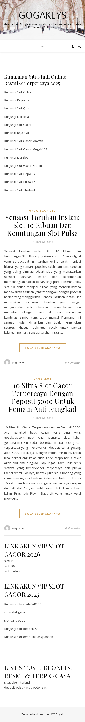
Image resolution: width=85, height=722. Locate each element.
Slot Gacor (24, 125)
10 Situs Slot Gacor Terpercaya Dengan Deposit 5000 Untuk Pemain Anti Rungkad (43, 397)
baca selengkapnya (42, 348)
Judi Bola (23, 116)
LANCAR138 (33, 604)
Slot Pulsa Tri (26, 182)
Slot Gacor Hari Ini (29, 165)
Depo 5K (23, 100)
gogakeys (18, 362)
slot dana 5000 (14, 620)
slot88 (8, 561)
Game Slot (42, 379)
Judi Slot (22, 157)
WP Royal (57, 714)
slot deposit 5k (27, 629)
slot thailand (12, 571)
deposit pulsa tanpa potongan (25, 687)
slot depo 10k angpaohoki (35, 637)
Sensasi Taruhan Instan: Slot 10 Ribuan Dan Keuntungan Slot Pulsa (42, 225)
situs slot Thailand (17, 682)
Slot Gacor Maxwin (30, 141)
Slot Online (24, 92)
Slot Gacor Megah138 (32, 149)
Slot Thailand (26, 190)
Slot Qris (23, 108)
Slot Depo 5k (26, 174)
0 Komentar (73, 362)
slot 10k (9, 566)
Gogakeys (42, 15)
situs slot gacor (15, 612)
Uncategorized (42, 210)
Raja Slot (23, 133)
